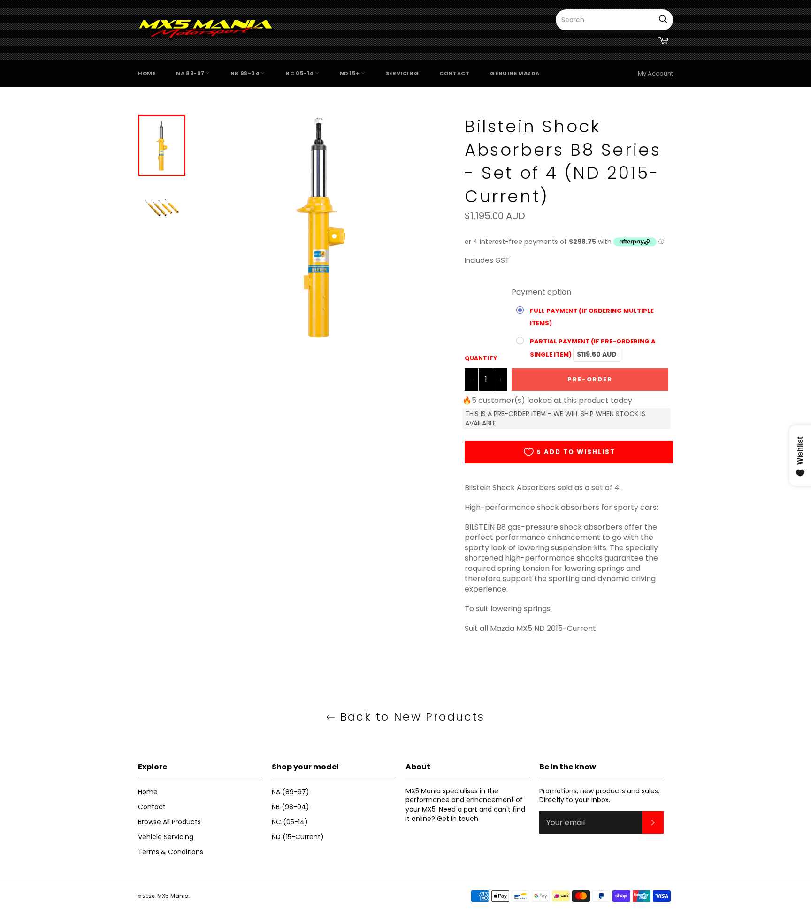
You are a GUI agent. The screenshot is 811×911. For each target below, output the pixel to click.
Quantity (481, 358)
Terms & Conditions (170, 852)
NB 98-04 (245, 73)
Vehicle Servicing (165, 837)
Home (146, 73)
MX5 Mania (173, 896)
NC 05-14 (299, 73)
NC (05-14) (290, 822)
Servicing (402, 73)
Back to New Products (410, 716)
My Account (655, 73)
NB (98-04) (290, 807)
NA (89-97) (290, 792)
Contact (454, 73)
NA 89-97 (190, 73)
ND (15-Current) (298, 837)
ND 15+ (350, 73)
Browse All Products (169, 822)
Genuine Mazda (514, 73)
